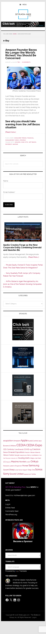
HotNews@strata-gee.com (24, 495)
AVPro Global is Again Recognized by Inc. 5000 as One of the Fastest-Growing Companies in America (22, 284)
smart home (18, 470)
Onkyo (34, 461)
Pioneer (25, 466)
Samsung (34, 465)
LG (4, 462)
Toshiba (33, 474)
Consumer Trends (20, 138)
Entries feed (10, 508)
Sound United (16, 474)
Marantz (8, 462)
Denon (5, 452)
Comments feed (11, 511)
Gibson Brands (35, 452)
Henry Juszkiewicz (33, 455)
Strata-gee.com (23, 14)
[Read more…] (10, 132)
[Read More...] (33, 257)
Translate (23, 571)
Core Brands (18, 449)
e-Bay (23, 142)
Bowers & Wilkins (9, 446)
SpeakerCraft (27, 474)
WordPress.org (11, 515)
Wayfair (15, 144)
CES (5, 449)
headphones (23, 455)
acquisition (8, 441)
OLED (28, 462)
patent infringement (16, 466)
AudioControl (33, 441)
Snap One (31, 470)
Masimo (15, 461)
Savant (6, 470)
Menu (24, 4)
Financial (30, 138)
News (17, 140)
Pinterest (8, 144)
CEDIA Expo (34, 445)
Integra (32, 458)
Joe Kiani (38, 458)
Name (5, 181)
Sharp (12, 469)
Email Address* (9, 192)
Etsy (26, 142)
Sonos (38, 469)
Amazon (17, 142)
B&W (40, 441)
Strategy (23, 140)
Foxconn (27, 452)
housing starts (24, 458)
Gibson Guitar (8, 455)
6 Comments (26, 62)
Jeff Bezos (32, 142)
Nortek (22, 461)
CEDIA (21, 445)
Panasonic (6, 466)
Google (16, 455)
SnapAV (25, 470)
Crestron (36, 449)
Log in (7, 504)
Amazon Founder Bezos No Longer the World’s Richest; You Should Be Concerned (21, 54)
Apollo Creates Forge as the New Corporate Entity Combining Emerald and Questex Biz (22, 247)
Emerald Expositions (16, 452)
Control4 (10, 449)
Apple (24, 440)
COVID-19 (28, 449)
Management (9, 140)
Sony (6, 473)
